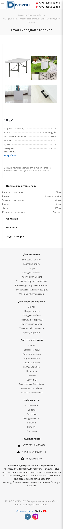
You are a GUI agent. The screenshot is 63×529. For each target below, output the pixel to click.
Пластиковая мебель (31, 276)
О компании (31, 405)
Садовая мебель (31, 358)
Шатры (31, 268)
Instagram (35, 517)
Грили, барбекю (31, 332)
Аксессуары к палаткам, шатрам (31, 289)
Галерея (31, 422)
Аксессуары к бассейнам (31, 384)
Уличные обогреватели (31, 293)
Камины (32, 375)
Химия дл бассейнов (31, 388)
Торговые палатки (31, 259)
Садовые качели (31, 362)
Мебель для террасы (32, 319)
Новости (31, 426)
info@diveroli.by (34, 458)
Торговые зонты (31, 263)
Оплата (31, 409)
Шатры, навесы (32, 311)
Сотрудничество (31, 418)
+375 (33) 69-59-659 (49, 6)
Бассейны (32, 379)
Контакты (31, 431)
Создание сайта (24, 511)
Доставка (32, 414)
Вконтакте (28, 517)
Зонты (31, 306)
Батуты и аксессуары (32, 392)
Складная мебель (31, 272)
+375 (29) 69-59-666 (49, 2)
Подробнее (10, 155)
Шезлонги (31, 371)
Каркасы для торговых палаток (31, 285)
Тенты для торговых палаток (31, 281)
